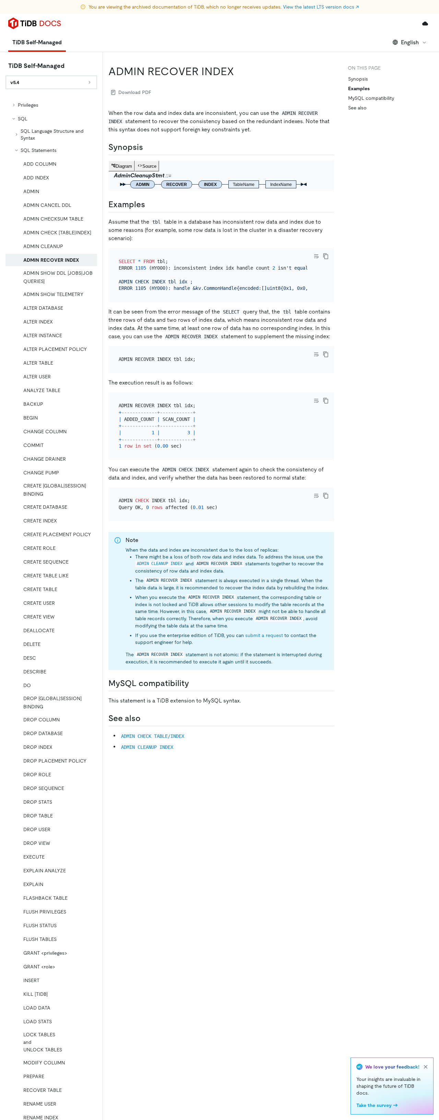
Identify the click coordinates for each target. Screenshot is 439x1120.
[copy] (326, 256)
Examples (359, 88)
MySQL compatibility (371, 98)
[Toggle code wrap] (316, 256)
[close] (425, 1067)
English (410, 42)
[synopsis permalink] (148, 147)
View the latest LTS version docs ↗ (321, 7)
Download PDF (134, 92)
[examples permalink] (150, 204)
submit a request (264, 635)
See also (357, 107)
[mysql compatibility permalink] (194, 683)
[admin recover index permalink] (239, 71)
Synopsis (358, 79)
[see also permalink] (146, 718)
